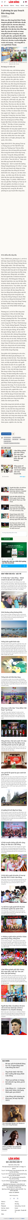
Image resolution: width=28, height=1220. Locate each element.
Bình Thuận (22, 439)
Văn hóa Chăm (7, 439)
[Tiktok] (10, 1198)
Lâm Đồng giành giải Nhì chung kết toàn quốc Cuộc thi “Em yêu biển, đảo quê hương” (20, 455)
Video (2, 1214)
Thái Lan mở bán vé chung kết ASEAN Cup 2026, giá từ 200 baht (15, 1082)
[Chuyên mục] (2, 2)
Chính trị (12, 5)
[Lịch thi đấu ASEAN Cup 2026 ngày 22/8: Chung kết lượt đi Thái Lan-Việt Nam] (5, 498)
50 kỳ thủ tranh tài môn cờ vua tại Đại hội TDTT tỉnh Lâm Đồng (13, 876)
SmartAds (6, 476)
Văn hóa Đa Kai (7, 437)
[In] (13, 433)
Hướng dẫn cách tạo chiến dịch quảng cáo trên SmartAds (14, 562)
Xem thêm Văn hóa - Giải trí (11, 574)
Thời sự (17, 5)
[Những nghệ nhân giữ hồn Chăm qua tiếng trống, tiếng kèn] (14, 956)
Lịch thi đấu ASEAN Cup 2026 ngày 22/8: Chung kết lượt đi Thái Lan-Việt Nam (17, 499)
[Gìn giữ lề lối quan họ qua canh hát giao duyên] (14, 797)
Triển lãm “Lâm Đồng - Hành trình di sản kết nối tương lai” (12, 579)
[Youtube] (14, 1198)
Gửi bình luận (7, 538)
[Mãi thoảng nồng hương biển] (14, 629)
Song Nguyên (4, 16)
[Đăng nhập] (23, 2)
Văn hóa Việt (15, 439)
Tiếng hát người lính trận (10, 641)
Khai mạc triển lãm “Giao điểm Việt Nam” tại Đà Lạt (14, 709)
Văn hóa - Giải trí (5, 1208)
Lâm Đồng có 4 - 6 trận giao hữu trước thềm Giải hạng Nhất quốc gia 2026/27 (15, 1090)
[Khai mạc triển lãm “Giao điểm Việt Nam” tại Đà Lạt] (14, 728)
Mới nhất (6, 5)
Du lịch (16, 1208)
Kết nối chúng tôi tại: (14, 1195)
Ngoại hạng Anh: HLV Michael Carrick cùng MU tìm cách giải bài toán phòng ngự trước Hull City (18, 516)
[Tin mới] (5, 2)
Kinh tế (22, 5)
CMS (11, 1218)
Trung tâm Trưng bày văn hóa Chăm (11, 443)
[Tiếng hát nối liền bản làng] (14, 695)
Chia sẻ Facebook (6, 433)
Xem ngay (22, 476)
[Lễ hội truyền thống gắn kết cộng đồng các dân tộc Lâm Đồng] (14, 862)
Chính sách (4, 1210)
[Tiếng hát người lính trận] (14, 664)
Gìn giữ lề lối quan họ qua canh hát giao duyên (13, 774)
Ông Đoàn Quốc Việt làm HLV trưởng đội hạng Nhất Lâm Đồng (14, 1074)
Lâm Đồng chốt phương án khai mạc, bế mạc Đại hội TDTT (15, 1098)
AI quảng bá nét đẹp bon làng (11, 810)
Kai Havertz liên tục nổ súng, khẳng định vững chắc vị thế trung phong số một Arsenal (17, 525)
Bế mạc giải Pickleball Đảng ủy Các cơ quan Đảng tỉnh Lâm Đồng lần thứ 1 (15, 1065)
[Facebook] (17, 1198)
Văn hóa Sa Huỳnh (17, 437)
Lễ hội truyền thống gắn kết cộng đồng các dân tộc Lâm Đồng (13, 843)
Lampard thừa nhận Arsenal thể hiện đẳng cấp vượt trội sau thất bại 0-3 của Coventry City (17, 507)
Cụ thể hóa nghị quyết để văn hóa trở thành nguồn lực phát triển (13, 908)
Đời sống (17, 1203)
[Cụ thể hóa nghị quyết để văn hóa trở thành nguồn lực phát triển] (14, 924)
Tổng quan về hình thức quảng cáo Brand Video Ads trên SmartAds (20, 470)
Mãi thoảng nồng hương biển (11, 612)
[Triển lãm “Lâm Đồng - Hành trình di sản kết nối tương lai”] (14, 599)
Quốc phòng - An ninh (20, 1206)
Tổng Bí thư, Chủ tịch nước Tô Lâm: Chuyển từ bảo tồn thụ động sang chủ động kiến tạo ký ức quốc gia (14, 743)
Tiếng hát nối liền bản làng (11, 677)
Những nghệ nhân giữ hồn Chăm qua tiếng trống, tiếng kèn (14, 937)
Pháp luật (3, 1206)
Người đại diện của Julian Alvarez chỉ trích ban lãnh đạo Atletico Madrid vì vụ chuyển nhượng (18, 490)
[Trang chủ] (2, 5)
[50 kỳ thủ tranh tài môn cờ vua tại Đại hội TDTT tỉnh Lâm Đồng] (14, 894)
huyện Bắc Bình (7, 441)
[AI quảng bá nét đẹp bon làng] (14, 829)
